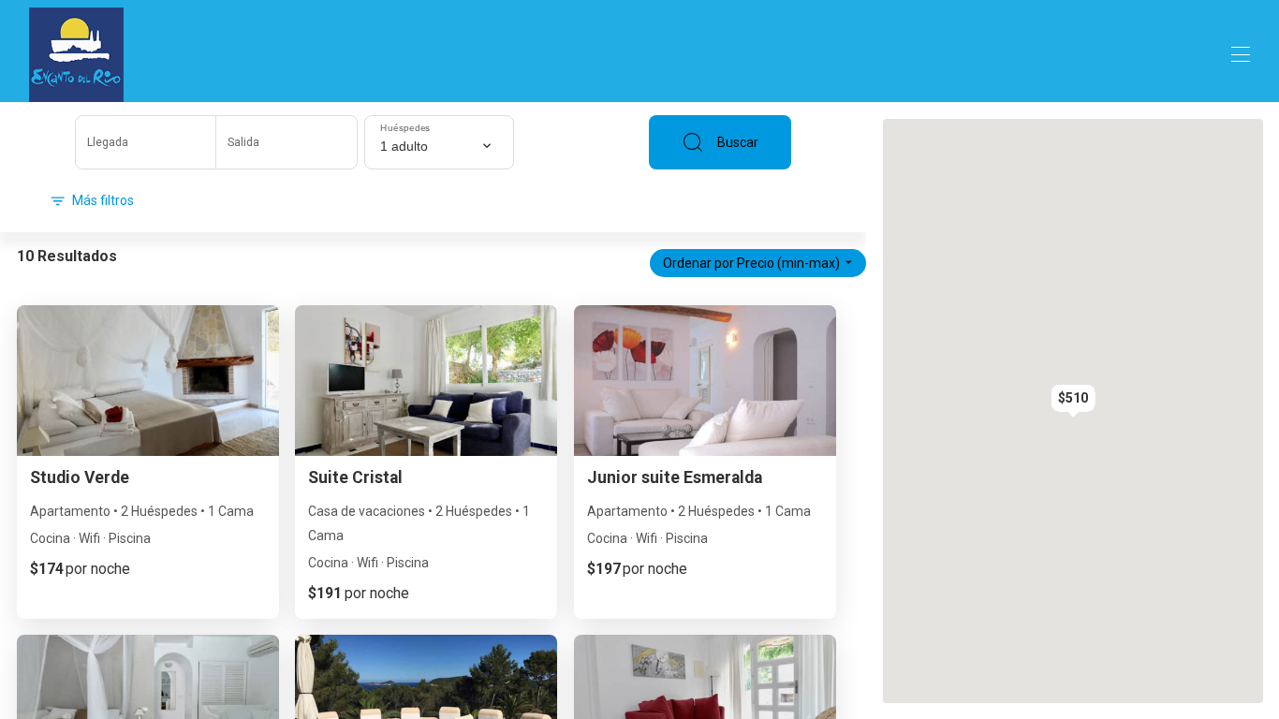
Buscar (737, 142)
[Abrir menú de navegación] (1240, 54)
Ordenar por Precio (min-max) (751, 263)
